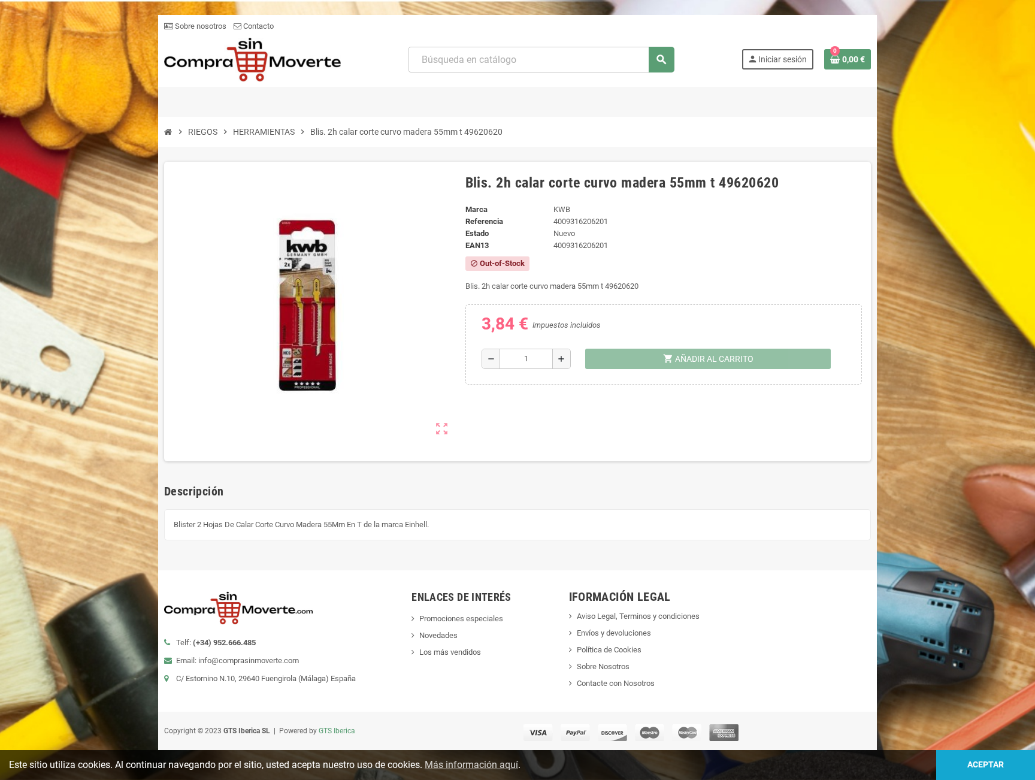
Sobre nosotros (199, 26)
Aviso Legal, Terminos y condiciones (638, 616)
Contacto (257, 26)
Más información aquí (471, 764)
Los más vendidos (450, 652)
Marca (476, 209)
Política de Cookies (609, 649)
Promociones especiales (461, 618)
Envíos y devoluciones (614, 632)
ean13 (477, 245)
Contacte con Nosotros (616, 683)
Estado (477, 233)
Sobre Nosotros (603, 666)
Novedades (438, 635)
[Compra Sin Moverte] (252, 59)
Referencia (484, 221)
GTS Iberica (337, 731)
